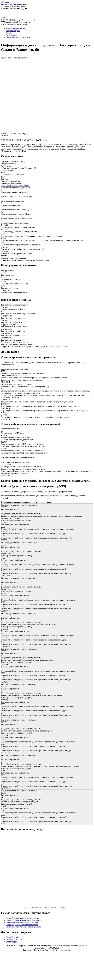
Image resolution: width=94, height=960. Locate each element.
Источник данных (65, 950)
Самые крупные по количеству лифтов (22, 925)
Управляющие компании (16, 28)
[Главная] (5, 2)
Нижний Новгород (14, 939)
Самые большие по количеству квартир (22, 918)
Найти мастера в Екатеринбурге (14, 134)
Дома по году (11, 35)
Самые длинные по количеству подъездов (23, 927)
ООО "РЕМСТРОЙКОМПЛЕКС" (15, 186)
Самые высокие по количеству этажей (22, 922)
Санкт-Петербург (13, 937)
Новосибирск (11, 942)
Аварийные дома (13, 31)
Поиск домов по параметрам (18, 37)
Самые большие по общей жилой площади (24, 920)
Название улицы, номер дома (14, 9)
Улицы (9, 33)
